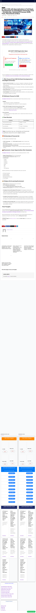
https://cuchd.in (13, 218)
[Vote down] (3, 17)
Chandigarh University (6, 98)
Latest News (6, 4)
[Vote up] (5, 17)
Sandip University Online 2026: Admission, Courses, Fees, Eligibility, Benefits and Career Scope (7, 264)
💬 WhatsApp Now (9, 64)
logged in (8, 276)
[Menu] (1, 1)
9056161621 (28, 61)
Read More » (4, 535)
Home (3, 4)
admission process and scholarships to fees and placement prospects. (18, 75)
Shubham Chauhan (4, 15)
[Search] (35, 1)
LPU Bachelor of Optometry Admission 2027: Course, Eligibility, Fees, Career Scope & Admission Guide (7, 247)
